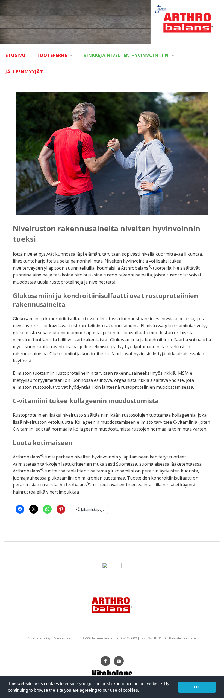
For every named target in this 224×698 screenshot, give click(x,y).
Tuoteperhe (52, 55)
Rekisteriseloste (182, 638)
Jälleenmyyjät (24, 72)
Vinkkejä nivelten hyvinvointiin (126, 55)
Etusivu (15, 55)
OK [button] (197, 687)
